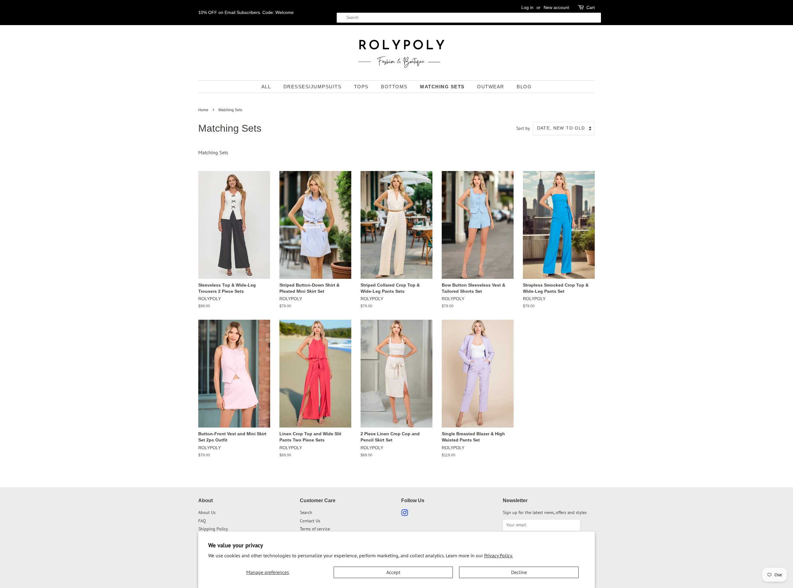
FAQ (202, 521)
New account (556, 7)
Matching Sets (442, 86)
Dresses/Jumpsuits (312, 86)
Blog (524, 86)
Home (203, 110)
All (266, 86)
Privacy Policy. (498, 555)
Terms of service (315, 529)
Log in (527, 7)
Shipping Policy (213, 529)
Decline (519, 572)
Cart (590, 7)
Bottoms (394, 86)
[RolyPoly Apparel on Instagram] (404, 514)
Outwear (490, 86)
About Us (207, 512)
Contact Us (310, 521)
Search (306, 512)
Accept (393, 572)
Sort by (523, 128)
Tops (361, 86)
